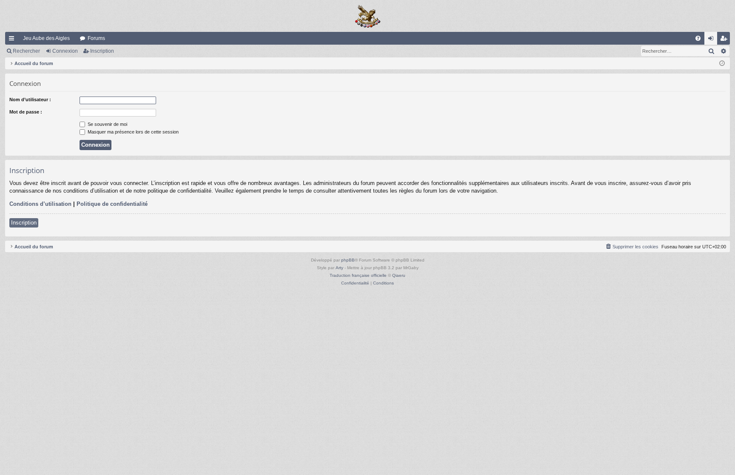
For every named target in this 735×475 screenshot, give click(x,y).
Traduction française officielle (358, 275)
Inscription (102, 51)
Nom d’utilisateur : (30, 99)
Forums (96, 38)
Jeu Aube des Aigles (46, 38)
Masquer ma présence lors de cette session (132, 131)
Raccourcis (13, 40)
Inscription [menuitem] (725, 40)
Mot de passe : (25, 111)
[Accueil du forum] (367, 16)
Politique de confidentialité (112, 204)
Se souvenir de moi (106, 124)
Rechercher (26, 51)
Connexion (65, 51)
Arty (339, 267)
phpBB (348, 260)
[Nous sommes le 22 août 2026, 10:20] (722, 63)
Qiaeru (398, 275)
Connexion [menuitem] (712, 40)
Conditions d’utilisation (40, 204)
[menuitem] (698, 38)
